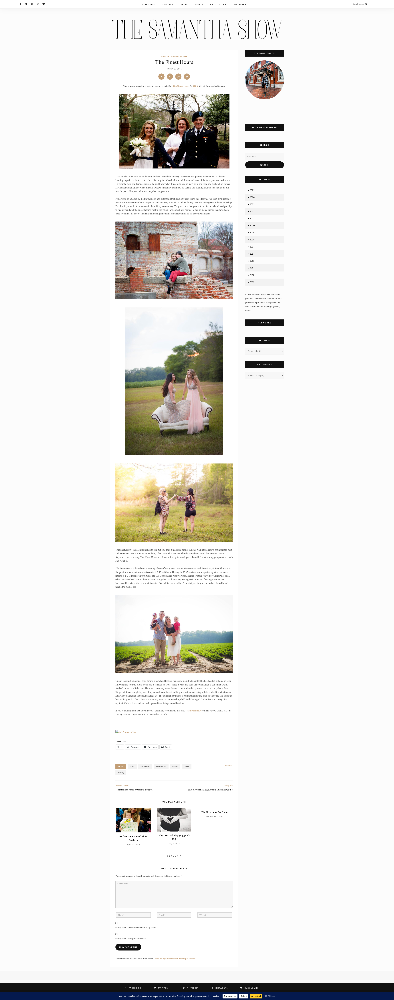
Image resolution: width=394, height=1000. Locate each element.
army (132, 766)
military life (180, 56)
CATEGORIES (217, 4)
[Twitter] (26, 4)
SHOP (198, 4)
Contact (168, 4)
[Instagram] (38, 4)
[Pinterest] (32, 4)
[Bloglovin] (44, 4)
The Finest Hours (181, 86)
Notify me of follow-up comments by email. (135, 927)
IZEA (195, 86)
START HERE (148, 4)
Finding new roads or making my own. (135, 790)
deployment (161, 766)
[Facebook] (20, 4)
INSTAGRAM (240, 4)
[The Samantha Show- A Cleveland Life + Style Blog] (197, 29)
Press (184, 4)
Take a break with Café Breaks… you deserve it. (209, 790)
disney (175, 766)
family (186, 766)
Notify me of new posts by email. (131, 938)
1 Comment (227, 765)
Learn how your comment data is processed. (175, 958)
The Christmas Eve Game (214, 812)
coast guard (145, 766)
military (166, 56)
